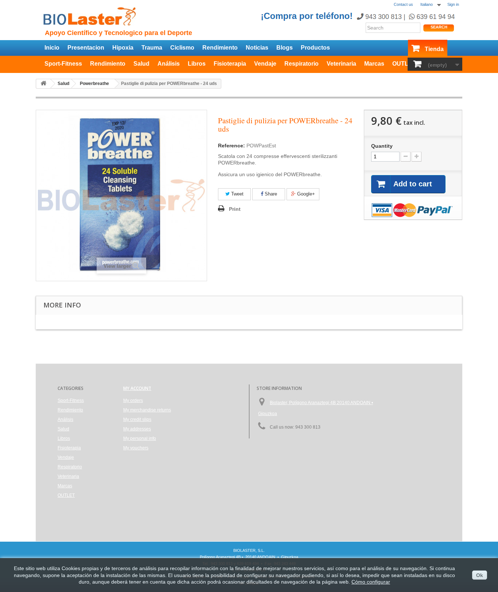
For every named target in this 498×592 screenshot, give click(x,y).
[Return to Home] (43, 83)
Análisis (168, 64)
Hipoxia (122, 48)
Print (235, 209)
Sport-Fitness (63, 64)
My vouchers (135, 447)
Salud (141, 64)
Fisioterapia (230, 64)
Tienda (434, 49)
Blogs (284, 48)
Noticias (257, 48)
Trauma (151, 48)
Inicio (51, 48)
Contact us (403, 4)
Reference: (231, 145)
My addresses (137, 429)
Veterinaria (341, 64)
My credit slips (137, 419)
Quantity (382, 146)
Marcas (374, 64)
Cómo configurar (370, 582)
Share (270, 194)
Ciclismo (182, 48)
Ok (479, 575)
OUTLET (404, 64)
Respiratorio (301, 64)
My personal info (139, 438)
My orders (133, 400)
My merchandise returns (147, 410)
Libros (197, 64)
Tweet (237, 194)
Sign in (453, 4)
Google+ (305, 194)
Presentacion (85, 48)
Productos (315, 48)
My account (137, 388)
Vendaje (265, 64)
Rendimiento (220, 48)
